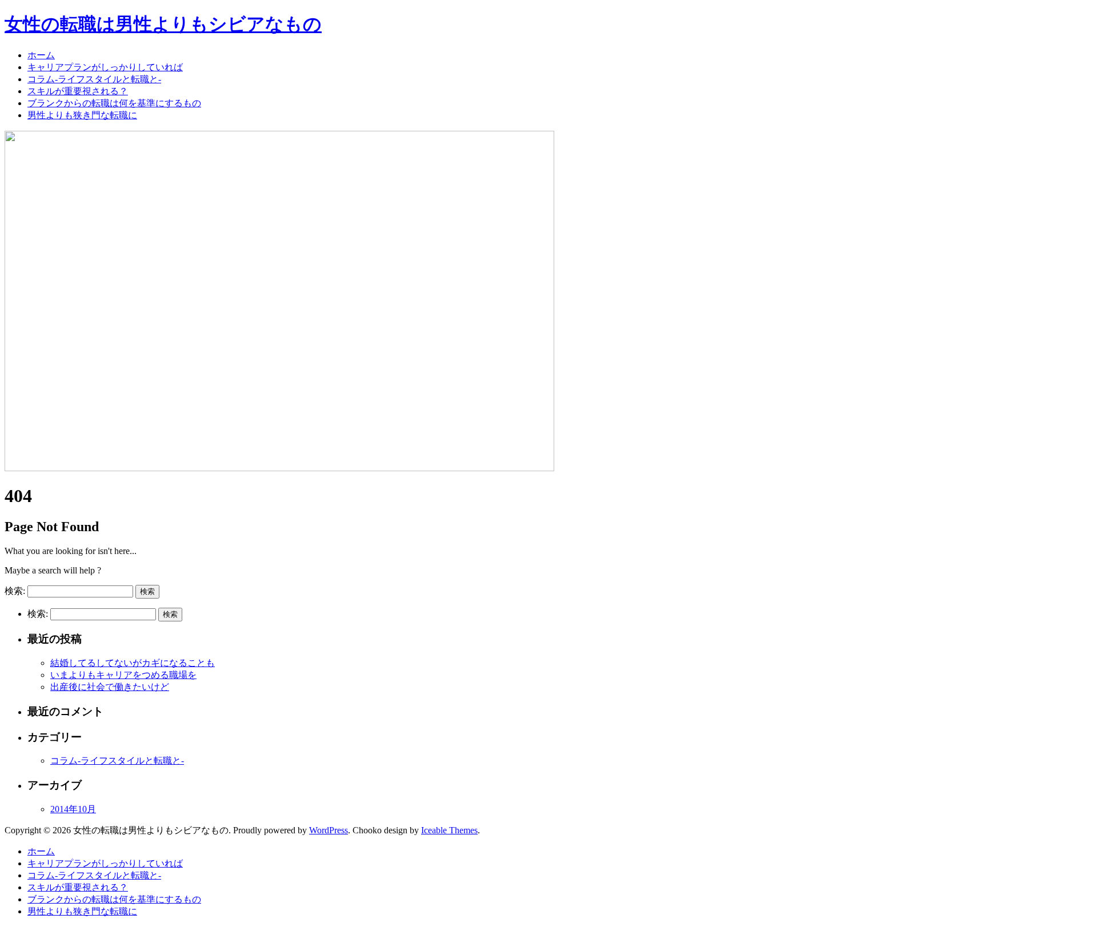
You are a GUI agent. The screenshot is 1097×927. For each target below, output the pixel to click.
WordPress (328, 830)
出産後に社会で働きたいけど (109, 687)
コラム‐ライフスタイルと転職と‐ (94, 79)
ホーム (41, 55)
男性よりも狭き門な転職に (82, 115)
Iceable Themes (449, 830)
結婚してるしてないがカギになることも (132, 663)
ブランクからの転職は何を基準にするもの (114, 103)
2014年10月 (73, 809)
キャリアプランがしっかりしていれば (105, 67)
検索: (15, 591)
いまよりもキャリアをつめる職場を (123, 675)
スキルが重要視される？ (77, 91)
